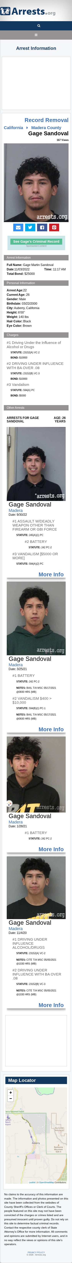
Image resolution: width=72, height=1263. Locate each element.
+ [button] (10, 1092)
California (13, 127)
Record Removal (47, 120)
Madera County (46, 127)
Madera (16, 510)
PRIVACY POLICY (36, 1252)
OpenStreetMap (46, 1182)
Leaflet (32, 1182)
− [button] (10, 1098)
